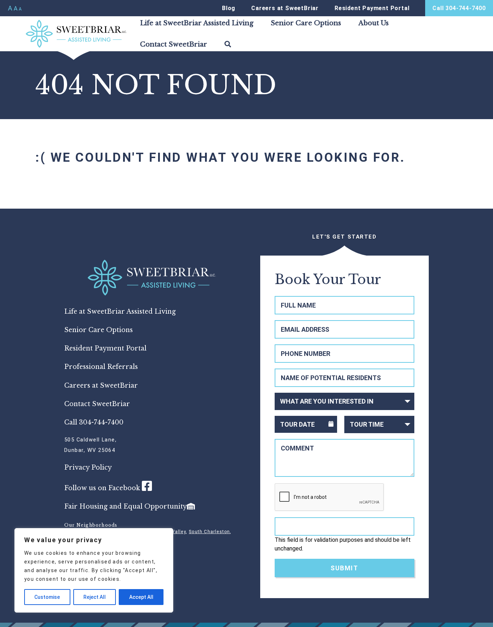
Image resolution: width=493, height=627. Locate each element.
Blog (228, 8)
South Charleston (209, 531)
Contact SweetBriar (173, 44)
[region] (93, 570)
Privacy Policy (88, 467)
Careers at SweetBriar (285, 8)
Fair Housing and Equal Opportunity (125, 506)
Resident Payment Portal (372, 8)
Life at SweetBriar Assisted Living (196, 23)
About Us (373, 23)
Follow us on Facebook (103, 488)
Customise (47, 597)
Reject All (94, 597)
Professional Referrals (101, 367)
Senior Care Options (306, 23)
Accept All (141, 597)
